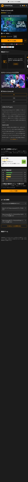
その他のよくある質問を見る (14, 226)
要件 (14, 101)
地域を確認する (21, 44)
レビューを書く (14, 191)
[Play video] (13, 81)
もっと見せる (13, 139)
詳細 (14, 98)
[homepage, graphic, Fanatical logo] (7, 6)
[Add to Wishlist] (25, 40)
